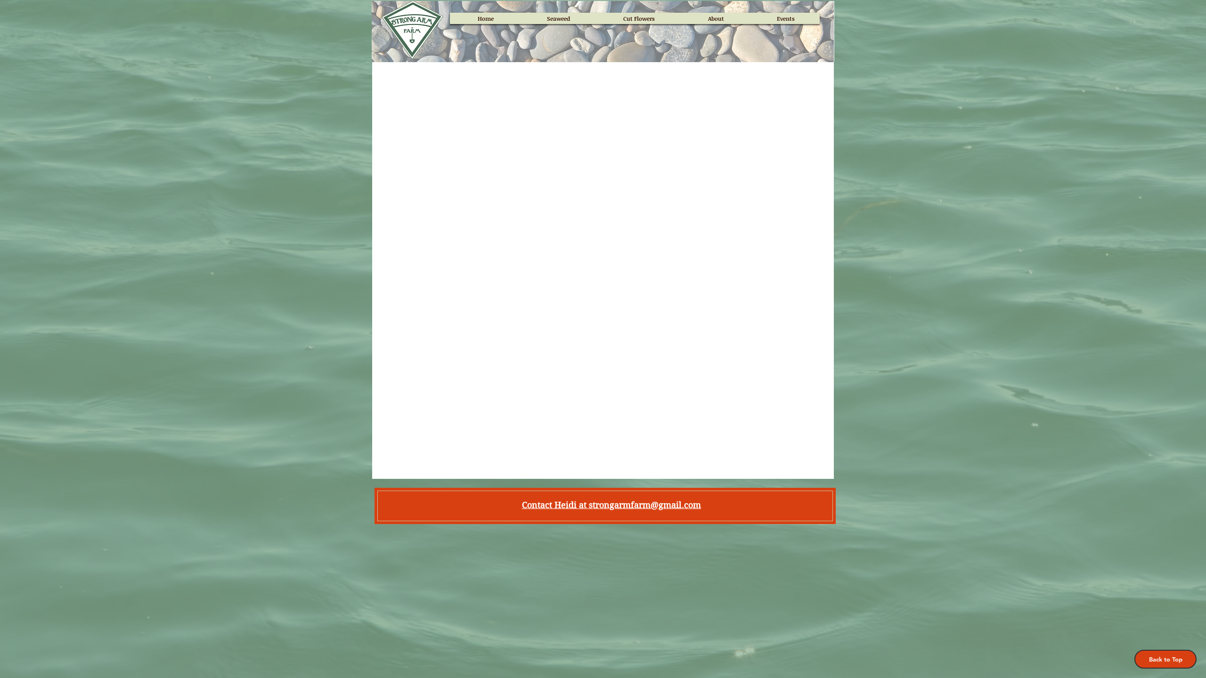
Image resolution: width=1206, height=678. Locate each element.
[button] (1165, 659)
